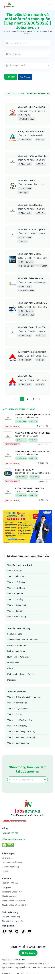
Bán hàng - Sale (14, 634)
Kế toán (10, 668)
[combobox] (27, 54)
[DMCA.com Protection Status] (8, 844)
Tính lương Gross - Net (12, 892)
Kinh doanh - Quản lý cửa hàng (21, 674)
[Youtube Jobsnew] (29, 931)
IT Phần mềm (13, 662)
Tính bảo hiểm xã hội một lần (14, 905)
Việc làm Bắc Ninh (15, 576)
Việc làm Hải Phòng (16, 588)
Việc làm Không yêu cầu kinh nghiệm (23, 697)
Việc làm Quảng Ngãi (16, 605)
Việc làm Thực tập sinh (17, 708)
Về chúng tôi (7, 858)
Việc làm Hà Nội (14, 570)
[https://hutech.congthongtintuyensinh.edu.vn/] (27, 526)
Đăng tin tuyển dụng (11, 917)
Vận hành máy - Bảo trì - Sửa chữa (22, 639)
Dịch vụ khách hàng (16, 651)
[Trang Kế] (40, 399)
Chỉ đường (30, 953)
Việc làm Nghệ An (15, 593)
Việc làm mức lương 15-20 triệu (21, 737)
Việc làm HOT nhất (10, 883)
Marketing (11, 680)
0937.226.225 (11, 833)
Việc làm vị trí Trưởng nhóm (19, 720)
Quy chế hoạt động (10, 867)
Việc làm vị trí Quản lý (17, 726)
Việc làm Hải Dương (16, 582)
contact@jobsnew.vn (15, 839)
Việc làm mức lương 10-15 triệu (21, 731)
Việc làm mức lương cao (18, 743)
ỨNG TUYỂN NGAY (12, 426)
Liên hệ (5, 871)
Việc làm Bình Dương (16, 617)
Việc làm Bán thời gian (17, 703)
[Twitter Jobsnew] (10, 931)
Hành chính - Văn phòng (18, 657)
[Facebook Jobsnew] (4, 931)
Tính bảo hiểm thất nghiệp (13, 900)
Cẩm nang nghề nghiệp (12, 862)
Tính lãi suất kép (9, 896)
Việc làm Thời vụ (14, 714)
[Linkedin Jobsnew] (17, 931)
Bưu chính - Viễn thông (17, 645)
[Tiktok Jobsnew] (23, 931)
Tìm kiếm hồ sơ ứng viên (12, 921)
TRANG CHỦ (11, 94)
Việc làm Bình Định (15, 611)
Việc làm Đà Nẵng (15, 599)
